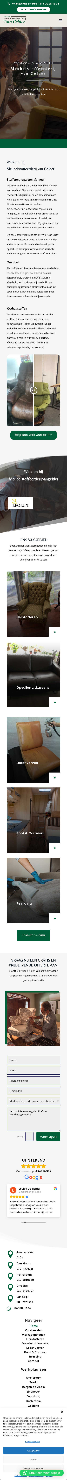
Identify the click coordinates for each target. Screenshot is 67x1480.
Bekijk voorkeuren (34, 1468)
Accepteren (33, 1450)
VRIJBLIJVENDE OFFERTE (34, 9)
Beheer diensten (32, 1441)
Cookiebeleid (21, 1475)
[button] (62, 1411)
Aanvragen (48, 1136)
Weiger (33, 1459)
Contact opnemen (33, 935)
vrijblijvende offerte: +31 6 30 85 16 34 (35, 3)
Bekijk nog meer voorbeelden (34, 435)
